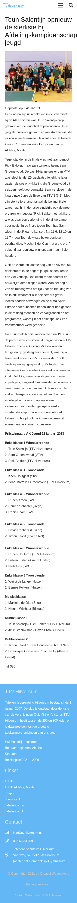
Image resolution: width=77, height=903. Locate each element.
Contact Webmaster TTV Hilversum (38, 895)
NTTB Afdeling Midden (20, 787)
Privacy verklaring (38, 884)
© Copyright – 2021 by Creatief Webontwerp (38, 873)
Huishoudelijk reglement (21, 742)
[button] (71, 5)
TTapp (9, 793)
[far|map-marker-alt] (9, 855)
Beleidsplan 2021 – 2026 (22, 760)
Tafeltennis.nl (14, 811)
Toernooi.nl (12, 799)
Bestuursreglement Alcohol (23, 748)
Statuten (10, 754)
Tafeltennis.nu (14, 805)
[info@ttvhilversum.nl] (9, 833)
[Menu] (61, 5)
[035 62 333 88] (9, 841)
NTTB (9, 781)
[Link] (13, 5)
